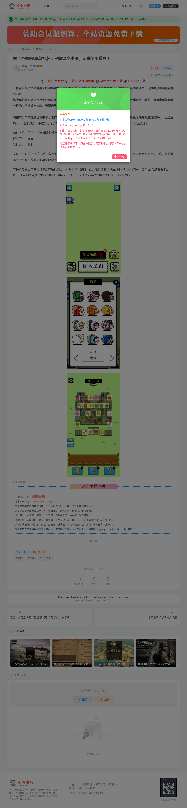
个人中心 (119, 156)
